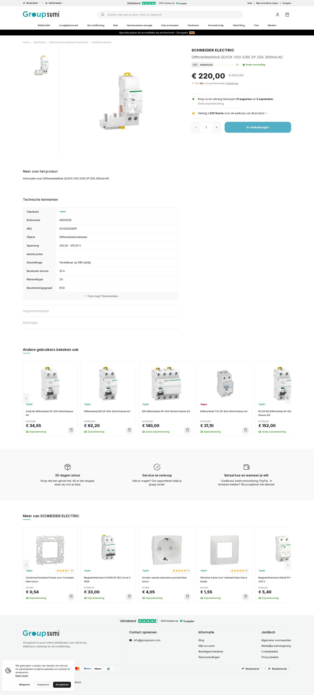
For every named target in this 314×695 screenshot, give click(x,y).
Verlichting (239, 25)
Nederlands (55, 3)
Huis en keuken (170, 25)
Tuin (256, 25)
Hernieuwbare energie (139, 25)
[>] (288, 398)
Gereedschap (216, 25)
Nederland (32, 3)
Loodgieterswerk (68, 25)
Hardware (193, 25)
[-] (196, 127)
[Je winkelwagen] (287, 14)
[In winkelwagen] (71, 429)
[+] (217, 127)
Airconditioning (95, 25)
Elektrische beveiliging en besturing (68, 42)
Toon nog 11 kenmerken (102, 296)
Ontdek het (232, 83)
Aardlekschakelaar (101, 42)
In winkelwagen (258, 127)
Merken (272, 25)
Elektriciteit (44, 25)
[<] (26, 398)
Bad (115, 25)
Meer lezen (21, 675)
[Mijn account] (277, 14)
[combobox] (170, 14)
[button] (228, 64)
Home (26, 42)
